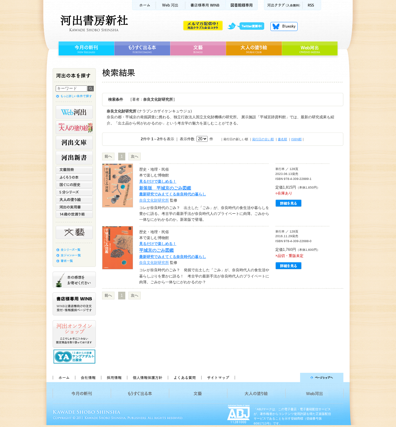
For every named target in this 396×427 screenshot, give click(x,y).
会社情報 (88, 377)
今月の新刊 (85, 48)
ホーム (144, 5)
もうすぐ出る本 (142, 48)
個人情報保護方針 (147, 377)
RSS (312, 5)
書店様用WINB (205, 5)
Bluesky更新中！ (284, 26)
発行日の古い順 (263, 139)
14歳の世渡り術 (74, 214)
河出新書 (74, 157)
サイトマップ (218, 377)
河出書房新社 (93, 23)
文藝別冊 (74, 169)
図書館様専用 (242, 5)
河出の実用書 (74, 207)
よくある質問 (184, 377)
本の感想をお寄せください (74, 280)
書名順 (282, 139)
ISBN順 (296, 139)
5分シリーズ (74, 192)
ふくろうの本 (74, 177)
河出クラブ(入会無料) (283, 5)
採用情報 (114, 377)
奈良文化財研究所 (154, 200)
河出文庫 (74, 142)
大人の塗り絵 (254, 48)
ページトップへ (291, 377)
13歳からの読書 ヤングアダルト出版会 (75, 357)
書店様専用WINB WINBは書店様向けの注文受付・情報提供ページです (74, 304)
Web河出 (170, 5)
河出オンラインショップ (74, 334)
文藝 (198, 48)
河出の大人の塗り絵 (74, 127)
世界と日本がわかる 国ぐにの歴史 (74, 184)
